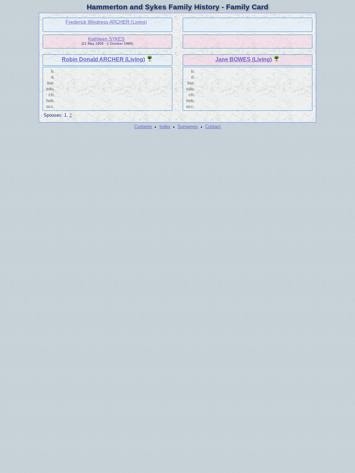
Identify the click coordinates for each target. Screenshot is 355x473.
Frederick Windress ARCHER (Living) (106, 22)
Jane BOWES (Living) (243, 59)
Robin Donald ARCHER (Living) (103, 59)
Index (165, 126)
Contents (143, 126)
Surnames (188, 126)
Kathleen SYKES (106, 39)
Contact (213, 126)
